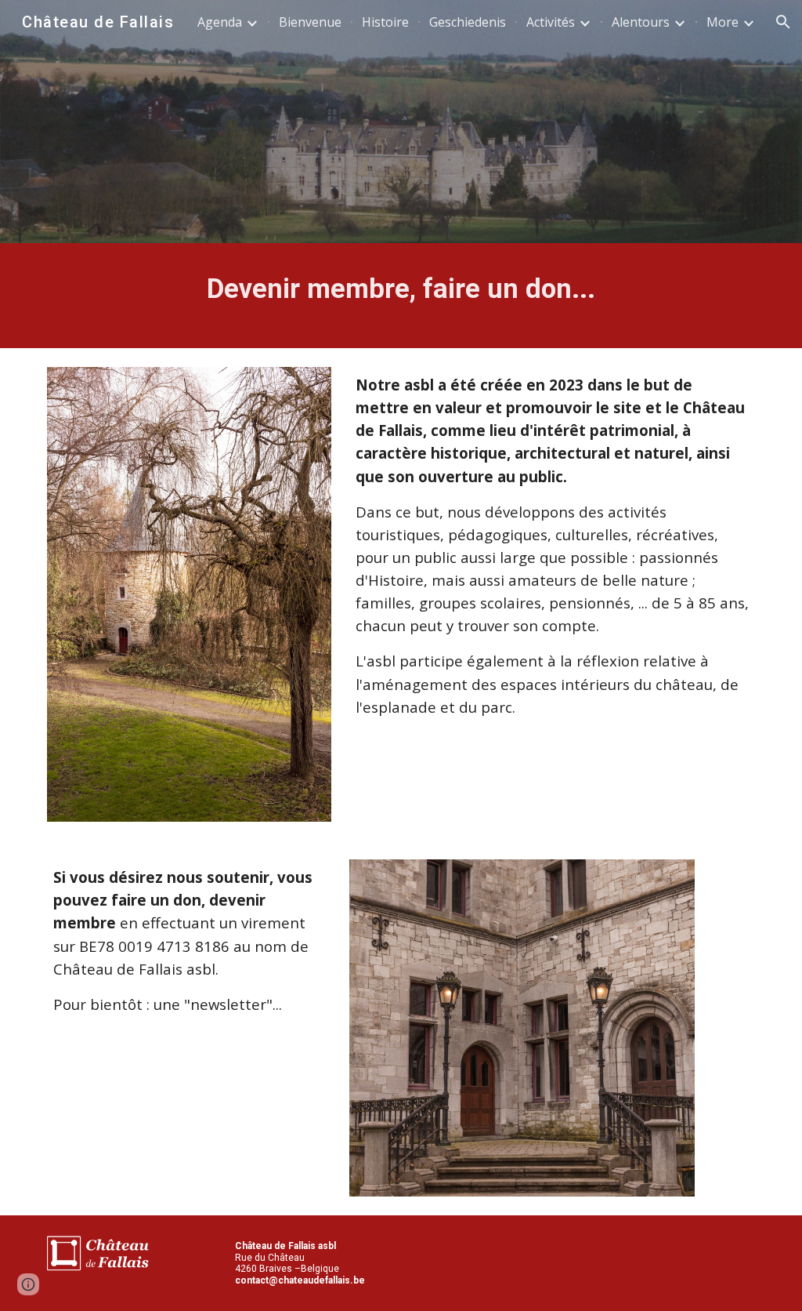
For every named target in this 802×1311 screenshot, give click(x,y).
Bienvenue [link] (310, 22)
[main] (401, 295)
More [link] (722, 22)
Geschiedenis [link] (467, 22)
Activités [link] (550, 22)
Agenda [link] (219, 22)
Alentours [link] (641, 22)
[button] (783, 22)
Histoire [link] (385, 22)
